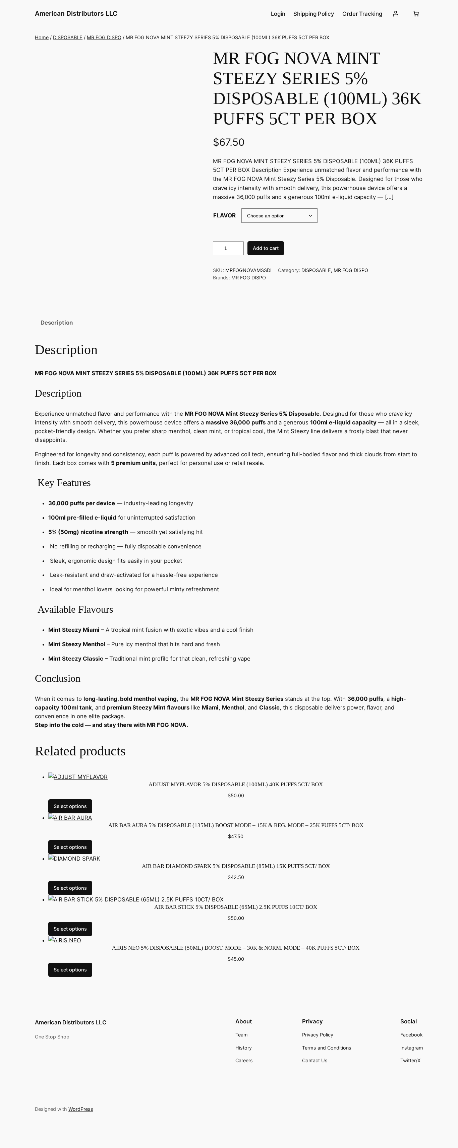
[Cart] (416, 14)
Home (42, 37)
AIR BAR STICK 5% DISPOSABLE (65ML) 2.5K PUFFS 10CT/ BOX (235, 907)
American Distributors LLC (76, 13)
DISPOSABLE (67, 37)
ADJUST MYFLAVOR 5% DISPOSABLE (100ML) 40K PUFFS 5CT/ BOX (236, 784)
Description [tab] (57, 322)
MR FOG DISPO (104, 37)
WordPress (80, 1109)
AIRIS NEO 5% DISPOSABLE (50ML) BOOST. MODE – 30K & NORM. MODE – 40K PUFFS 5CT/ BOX (235, 948)
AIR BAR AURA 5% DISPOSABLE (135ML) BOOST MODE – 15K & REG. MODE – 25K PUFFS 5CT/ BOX (235, 825)
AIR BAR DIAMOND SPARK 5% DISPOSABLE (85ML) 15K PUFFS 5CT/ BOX (236, 866)
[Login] (396, 14)
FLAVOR (224, 215)
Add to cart (266, 248)
